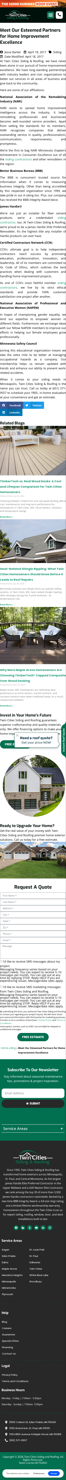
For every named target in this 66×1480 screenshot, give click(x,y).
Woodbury (35, 1281)
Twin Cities (35, 1268)
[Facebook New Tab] (16, 1227)
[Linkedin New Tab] (43, 1227)
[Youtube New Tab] (36, 1227)
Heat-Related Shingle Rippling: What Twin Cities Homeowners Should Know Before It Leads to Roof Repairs (32, 574)
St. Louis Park (36, 1249)
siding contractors (18, 159)
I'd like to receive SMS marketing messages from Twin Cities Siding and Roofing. (32, 996)
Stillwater (34, 1262)
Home (4, 1048)
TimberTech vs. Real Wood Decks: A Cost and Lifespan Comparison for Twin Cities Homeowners (31, 486)
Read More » (6, 517)
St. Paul (33, 1256)
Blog (13, 1048)
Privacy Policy (45, 1020)
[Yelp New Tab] (29, 1227)
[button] (50, 15)
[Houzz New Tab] (22, 1227)
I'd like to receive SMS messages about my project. (32, 971)
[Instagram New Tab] (49, 1227)
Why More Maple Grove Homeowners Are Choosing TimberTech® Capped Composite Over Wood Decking (33, 675)
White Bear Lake (38, 1275)
